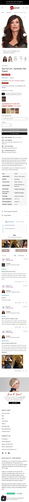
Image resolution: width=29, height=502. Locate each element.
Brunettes (8, 94)
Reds (19, 94)
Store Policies (5, 421)
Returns (3, 423)
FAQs (3, 418)
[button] (2, 8)
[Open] (3, 498)
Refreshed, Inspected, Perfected (9, 151)
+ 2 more (20, 367)
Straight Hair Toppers (19, 192)
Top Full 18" (6, 169)
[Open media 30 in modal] (24, 17)
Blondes (14, 94)
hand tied (19, 161)
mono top (23, 161)
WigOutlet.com (6, 461)
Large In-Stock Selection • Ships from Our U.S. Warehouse (12, 142)
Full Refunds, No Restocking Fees (9, 147)
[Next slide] (24, 34)
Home (3, 12)
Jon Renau (5, 65)
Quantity (3, 122)
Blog (3, 415)
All (3, 94)
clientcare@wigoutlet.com (11, 449)
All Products (8, 12)
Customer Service (6, 431)
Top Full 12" (12, 168)
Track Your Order (6, 413)
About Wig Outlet (5, 426)
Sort (15, 255)
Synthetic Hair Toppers (19, 189)
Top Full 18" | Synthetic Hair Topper (13, 265)
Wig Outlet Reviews (6, 428)
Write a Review (22, 251)
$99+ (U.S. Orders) (13, 137)
